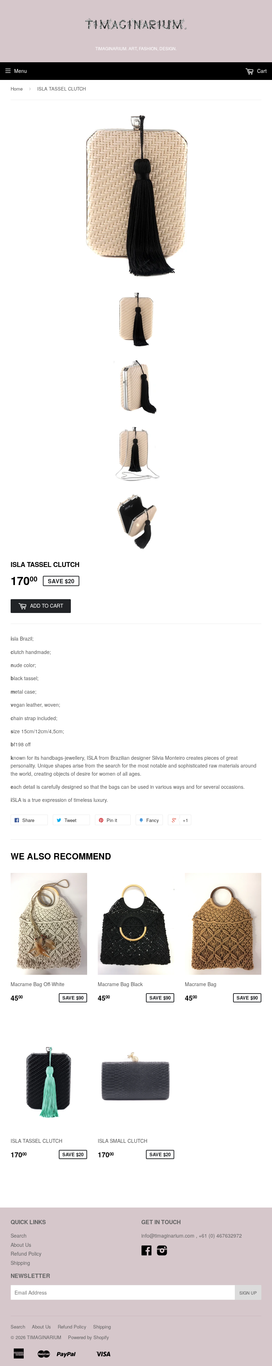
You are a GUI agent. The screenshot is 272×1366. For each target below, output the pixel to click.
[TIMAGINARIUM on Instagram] (162, 1252)
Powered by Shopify (88, 1337)
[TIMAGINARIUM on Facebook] (146, 1252)
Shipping (20, 1262)
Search (19, 1235)
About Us (21, 1244)
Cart (261, 70)
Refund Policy (26, 1253)
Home (17, 88)
